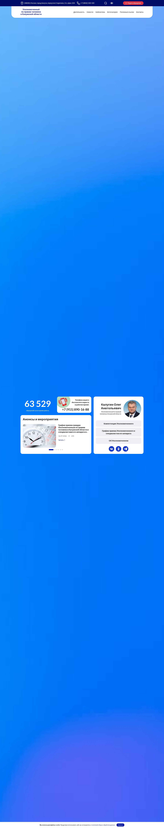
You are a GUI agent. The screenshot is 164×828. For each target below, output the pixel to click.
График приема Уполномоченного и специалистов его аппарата (118, 432)
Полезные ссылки (127, 12)
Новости (90, 12)
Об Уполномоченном (118, 440)
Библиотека (100, 12)
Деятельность (78, 12)
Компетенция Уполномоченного (118, 423)
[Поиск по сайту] (106, 3)
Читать (61, 440)
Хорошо (120, 825)
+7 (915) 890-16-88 (75, 409)
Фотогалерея (112, 12)
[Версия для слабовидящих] (112, 3)
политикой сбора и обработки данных (103, 825)
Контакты (140, 12)
